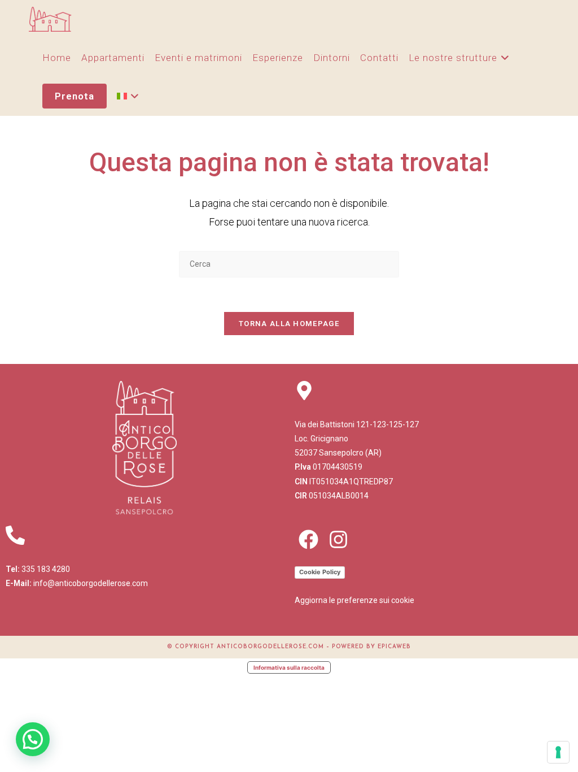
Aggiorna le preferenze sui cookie (354, 600)
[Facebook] (308, 539)
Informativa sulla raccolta (289, 667)
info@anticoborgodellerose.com (90, 583)
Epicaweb (394, 647)
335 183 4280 (45, 569)
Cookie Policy (319, 572)
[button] (33, 739)
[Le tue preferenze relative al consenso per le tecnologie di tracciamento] (558, 752)
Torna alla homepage (289, 323)
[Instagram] (338, 539)
